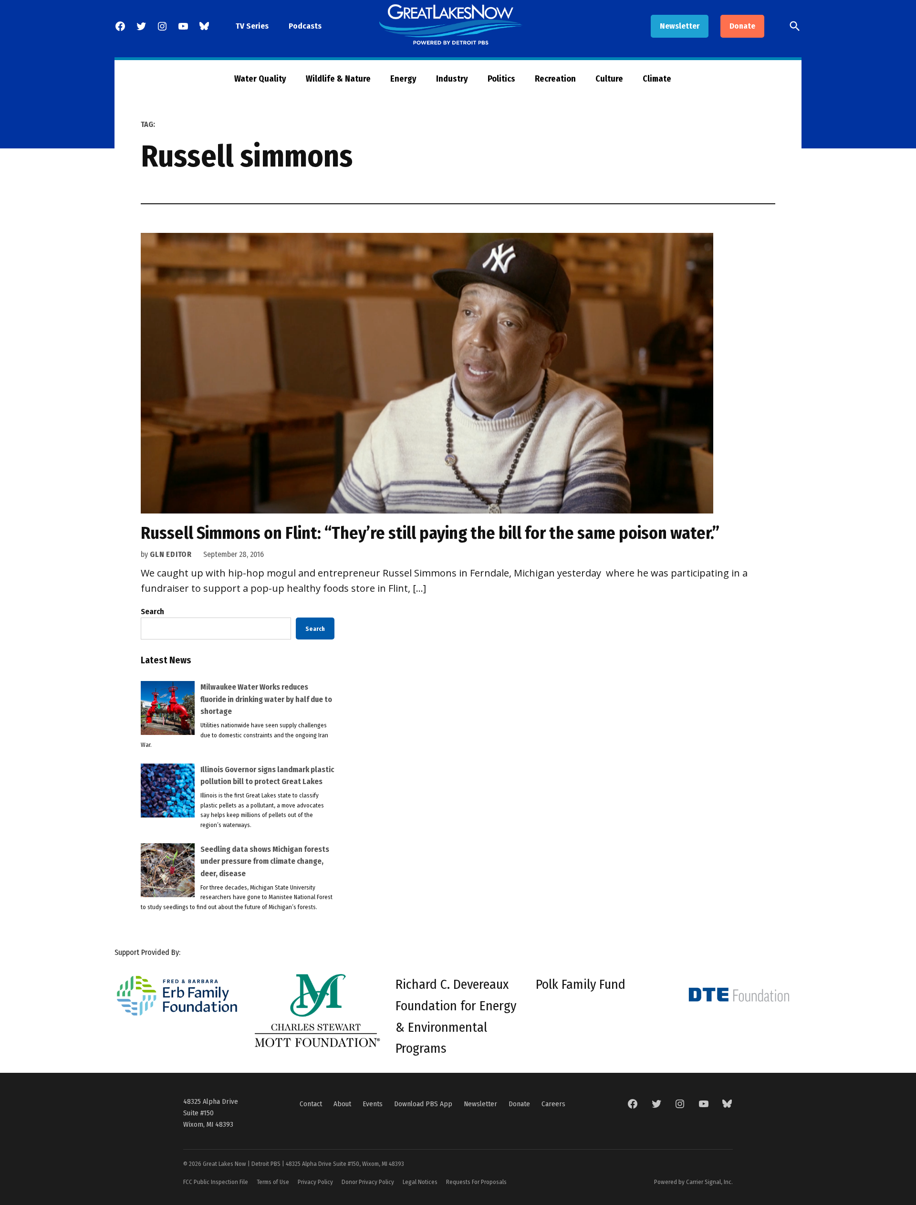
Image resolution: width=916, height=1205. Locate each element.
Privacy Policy (315, 1181)
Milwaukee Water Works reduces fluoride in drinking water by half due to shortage (266, 699)
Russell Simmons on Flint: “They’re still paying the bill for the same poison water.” (430, 533)
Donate (742, 26)
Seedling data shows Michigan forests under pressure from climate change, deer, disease (264, 861)
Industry (452, 78)
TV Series (252, 26)
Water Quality (260, 78)
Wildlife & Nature (338, 78)
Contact (311, 1104)
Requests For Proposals (476, 1181)
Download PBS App (423, 1104)
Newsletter (679, 26)
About (342, 1104)
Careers (553, 1104)
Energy (403, 78)
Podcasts (305, 26)
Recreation (555, 78)
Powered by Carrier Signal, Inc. (693, 1181)
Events (373, 1104)
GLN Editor (171, 554)
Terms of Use (273, 1181)
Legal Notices (420, 1181)
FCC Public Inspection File (215, 1181)
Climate (657, 78)
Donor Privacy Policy (368, 1181)
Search (152, 611)
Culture (609, 78)
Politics (501, 78)
